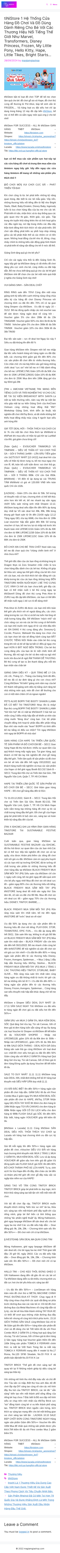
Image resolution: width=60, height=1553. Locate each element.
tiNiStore (47, 111)
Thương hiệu (15, 1474)
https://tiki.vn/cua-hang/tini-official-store (28, 151)
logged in (24, 1531)
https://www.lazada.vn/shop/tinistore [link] (33, 147)
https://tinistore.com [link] (33, 133)
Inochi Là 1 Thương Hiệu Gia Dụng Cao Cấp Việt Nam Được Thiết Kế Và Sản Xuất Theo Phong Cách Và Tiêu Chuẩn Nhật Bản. (28, 1487)
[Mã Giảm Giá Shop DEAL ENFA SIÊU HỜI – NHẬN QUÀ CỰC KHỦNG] (9, 4)
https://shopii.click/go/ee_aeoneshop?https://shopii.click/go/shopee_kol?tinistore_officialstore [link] (30, 140)
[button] (47, 4)
